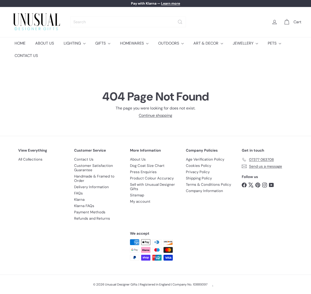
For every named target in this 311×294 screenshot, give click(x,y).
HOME (20, 43)
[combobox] (128, 21)
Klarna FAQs (84, 205)
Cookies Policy (198, 165)
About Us (138, 159)
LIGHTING (73, 43)
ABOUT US (44, 43)
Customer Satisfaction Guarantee (93, 167)
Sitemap (137, 195)
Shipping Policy (199, 178)
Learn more (170, 3)
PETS (272, 43)
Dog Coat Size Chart (147, 165)
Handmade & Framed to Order (94, 178)
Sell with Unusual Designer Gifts (152, 186)
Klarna (79, 199)
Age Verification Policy (205, 159)
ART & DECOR (206, 43)
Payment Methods (89, 212)
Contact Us (84, 159)
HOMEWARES (132, 43)
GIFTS (101, 43)
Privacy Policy (198, 172)
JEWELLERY (243, 43)
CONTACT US (26, 55)
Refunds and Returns (92, 218)
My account (140, 201)
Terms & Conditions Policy (208, 184)
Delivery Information (91, 187)
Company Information (204, 190)
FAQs (78, 193)
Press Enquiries (143, 172)
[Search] (180, 21)
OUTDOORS (169, 43)
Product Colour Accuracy (152, 178)
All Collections (30, 159)
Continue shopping (155, 115)
